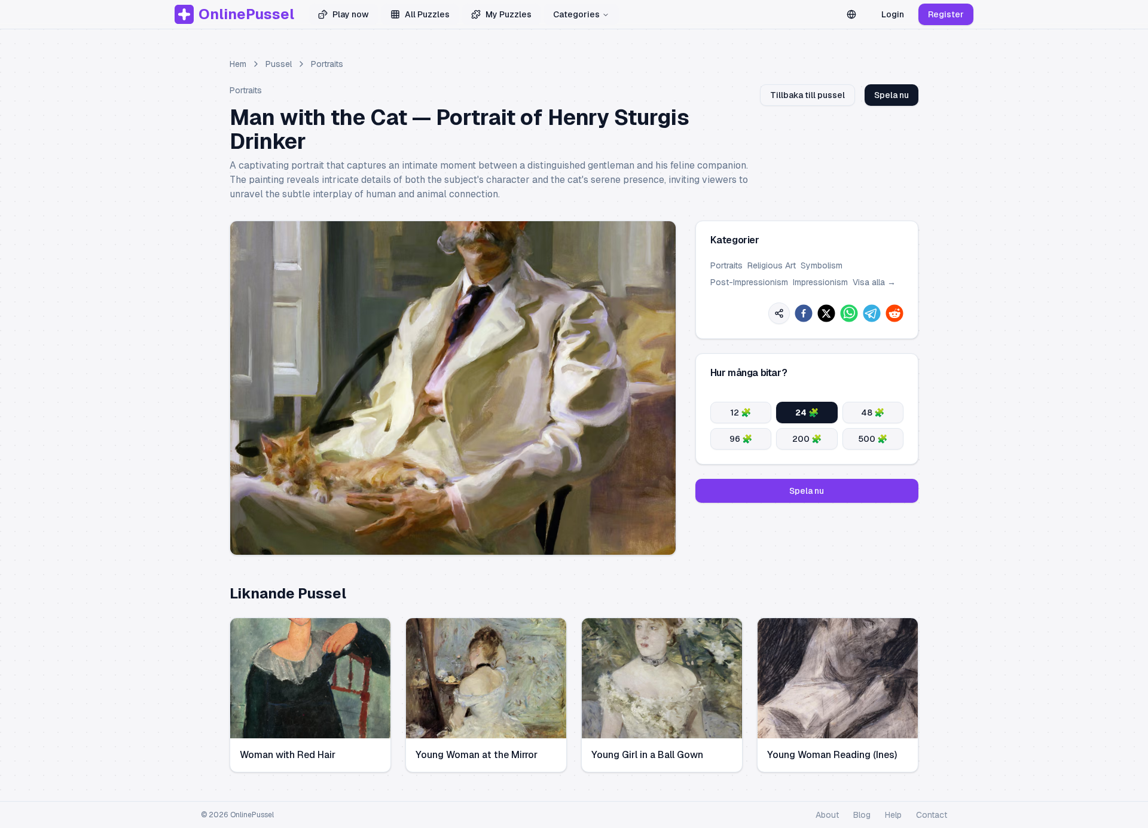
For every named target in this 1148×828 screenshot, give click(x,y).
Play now (350, 14)
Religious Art (771, 265)
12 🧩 (740, 412)
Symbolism (821, 265)
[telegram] (872, 313)
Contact (931, 814)
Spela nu (891, 95)
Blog (862, 814)
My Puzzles (509, 14)
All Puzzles (427, 14)
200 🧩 (807, 438)
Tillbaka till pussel (807, 95)
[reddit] (894, 313)
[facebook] (804, 313)
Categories (576, 14)
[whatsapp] (849, 313)
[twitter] (826, 313)
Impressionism (820, 282)
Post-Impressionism (749, 282)
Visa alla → (874, 282)
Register (946, 14)
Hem (238, 64)
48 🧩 (872, 412)
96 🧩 (740, 438)
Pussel (278, 64)
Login (892, 14)
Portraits (327, 64)
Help (893, 814)
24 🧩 (807, 412)
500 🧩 (872, 438)
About (827, 814)
